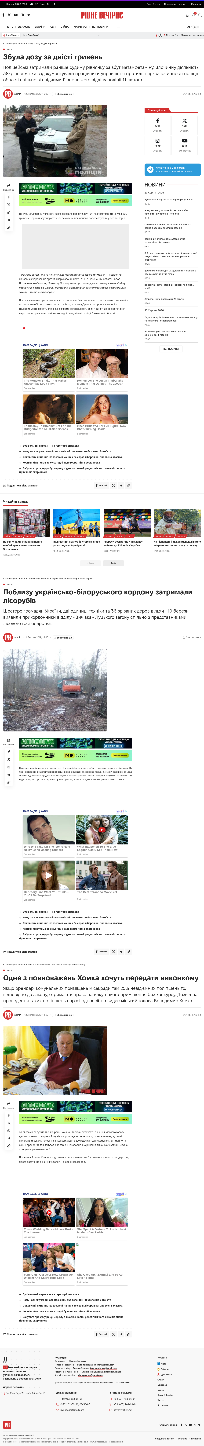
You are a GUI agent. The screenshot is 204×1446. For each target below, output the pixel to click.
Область (30, 536)
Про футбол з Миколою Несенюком (185, 35)
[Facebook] (158, 125)
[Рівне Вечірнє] (7, 1425)
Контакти (196, 4)
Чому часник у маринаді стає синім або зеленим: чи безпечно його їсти (67, 451)
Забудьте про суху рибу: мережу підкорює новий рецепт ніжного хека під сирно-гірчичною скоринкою (171, 256)
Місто (120, 536)
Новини (9, 49)
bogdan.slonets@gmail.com (103, 1368)
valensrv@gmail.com (104, 1365)
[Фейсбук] (3, 15)
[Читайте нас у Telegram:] (150, 169)
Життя (58, 536)
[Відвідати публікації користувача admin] (8, 94)
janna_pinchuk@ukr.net (109, 1372)
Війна (7, 536)
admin (17, 94)
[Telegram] (28, 15)
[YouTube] (15, 15)
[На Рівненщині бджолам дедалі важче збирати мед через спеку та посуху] (177, 523)
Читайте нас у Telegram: (170, 167)
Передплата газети (174, 4)
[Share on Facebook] (9, 197)
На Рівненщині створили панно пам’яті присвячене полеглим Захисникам (22, 545)
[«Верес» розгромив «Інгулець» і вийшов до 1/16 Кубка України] (127, 523)
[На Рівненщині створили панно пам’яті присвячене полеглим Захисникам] (26, 523)
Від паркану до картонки (35, 35)
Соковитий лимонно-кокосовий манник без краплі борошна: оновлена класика (73, 457)
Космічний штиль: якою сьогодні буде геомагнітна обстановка (61, 462)
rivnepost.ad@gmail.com (90, 1375)
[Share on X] (9, 204)
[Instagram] (158, 145)
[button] (187, 15)
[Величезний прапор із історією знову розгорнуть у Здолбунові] (76, 523)
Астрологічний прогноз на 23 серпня (165, 299)
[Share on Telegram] (9, 220)
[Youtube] (184, 145)
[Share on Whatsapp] (9, 212)
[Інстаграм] (22, 15)
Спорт (130, 536)
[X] (9, 15)
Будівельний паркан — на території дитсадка (51, 445)
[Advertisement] (75, 246)
